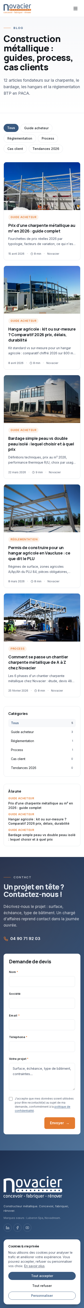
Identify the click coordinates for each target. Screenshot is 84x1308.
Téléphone (18, 1037)
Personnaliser (42, 1295)
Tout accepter (42, 1276)
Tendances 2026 (45, 149)
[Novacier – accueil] (17, 8)
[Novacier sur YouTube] (27, 1228)
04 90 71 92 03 (25, 938)
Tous (11, 128)
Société (14, 993)
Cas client (15, 149)
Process (48, 138)
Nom (13, 972)
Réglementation (19, 138)
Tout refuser (42, 1286)
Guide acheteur (36, 128)
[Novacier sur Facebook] (17, 1228)
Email (14, 1015)
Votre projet (19, 1058)
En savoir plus (34, 1266)
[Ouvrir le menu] (75, 8)
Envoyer (59, 1123)
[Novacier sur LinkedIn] (8, 1228)
